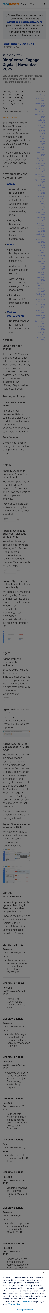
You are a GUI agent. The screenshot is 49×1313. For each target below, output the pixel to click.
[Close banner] (43, 1272)
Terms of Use (14, 1304)
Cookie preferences (24, 1309)
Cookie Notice (26, 1301)
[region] (24, 1291)
